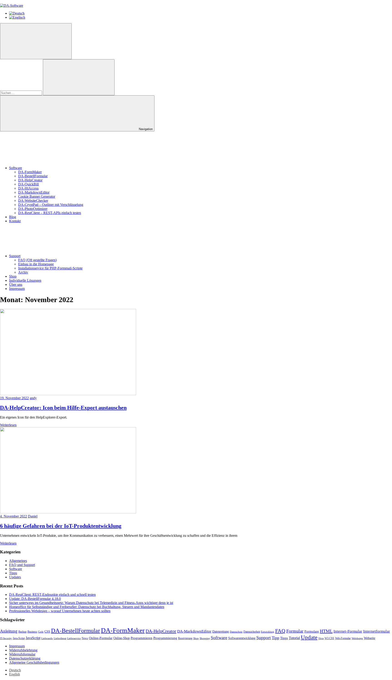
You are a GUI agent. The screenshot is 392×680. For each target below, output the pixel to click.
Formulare (311, 631)
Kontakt (15, 221)
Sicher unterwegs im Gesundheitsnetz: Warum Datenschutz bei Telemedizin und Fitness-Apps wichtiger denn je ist (91, 603)
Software (15, 168)
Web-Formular (343, 638)
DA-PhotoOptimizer (32, 209)
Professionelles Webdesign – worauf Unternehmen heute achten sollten (59, 611)
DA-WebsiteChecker (33, 200)
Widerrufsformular (22, 654)
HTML (326, 630)
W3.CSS (329, 638)
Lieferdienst (60, 638)
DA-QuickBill (28, 184)
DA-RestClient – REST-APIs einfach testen (49, 213)
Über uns (15, 284)
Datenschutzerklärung (24, 658)
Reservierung (185, 638)
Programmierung (165, 638)
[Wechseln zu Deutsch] (16, 13)
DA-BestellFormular (33, 176)
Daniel (32, 516)
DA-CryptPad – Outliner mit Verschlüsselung (50, 205)
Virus (321, 638)
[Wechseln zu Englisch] (17, 17)
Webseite (369, 638)
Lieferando (47, 638)
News (85, 638)
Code (41, 632)
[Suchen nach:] (21, 93)
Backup (22, 631)
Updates (15, 577)
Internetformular (376, 631)
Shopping (205, 638)
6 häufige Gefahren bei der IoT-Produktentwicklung (60, 526)
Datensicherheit (251, 631)
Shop (13, 276)
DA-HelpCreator (30, 180)
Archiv (23, 272)
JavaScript (33, 638)
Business (32, 631)
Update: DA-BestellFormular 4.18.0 (35, 599)
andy (33, 398)
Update (309, 637)
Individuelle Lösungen (25, 280)
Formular (295, 631)
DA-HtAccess (28, 188)
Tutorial (294, 638)
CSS (47, 631)
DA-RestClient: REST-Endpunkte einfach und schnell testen (52, 594)
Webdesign (357, 638)
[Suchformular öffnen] (36, 41)
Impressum (17, 289)
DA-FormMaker (30, 172)
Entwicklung (267, 632)
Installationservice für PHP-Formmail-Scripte (50, 268)
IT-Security (6, 638)
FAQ (280, 631)
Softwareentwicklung (241, 638)
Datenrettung (220, 631)
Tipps (13, 573)
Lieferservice (74, 638)
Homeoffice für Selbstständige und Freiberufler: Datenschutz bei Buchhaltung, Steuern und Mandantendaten (86, 607)
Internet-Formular (347, 631)
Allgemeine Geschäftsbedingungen (34, 662)
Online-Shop (121, 638)
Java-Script (19, 638)
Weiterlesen (8, 425)
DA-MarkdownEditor (33, 192)
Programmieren (141, 638)
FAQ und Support (22, 565)
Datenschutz (236, 632)
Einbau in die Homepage (36, 264)
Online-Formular (101, 638)
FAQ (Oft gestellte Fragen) (37, 260)
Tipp (275, 638)
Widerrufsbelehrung (23, 650)
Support (14, 256)
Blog (12, 217)
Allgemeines (18, 561)
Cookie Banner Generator (36, 196)
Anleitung (8, 631)
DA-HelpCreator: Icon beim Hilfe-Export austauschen (63, 408)
